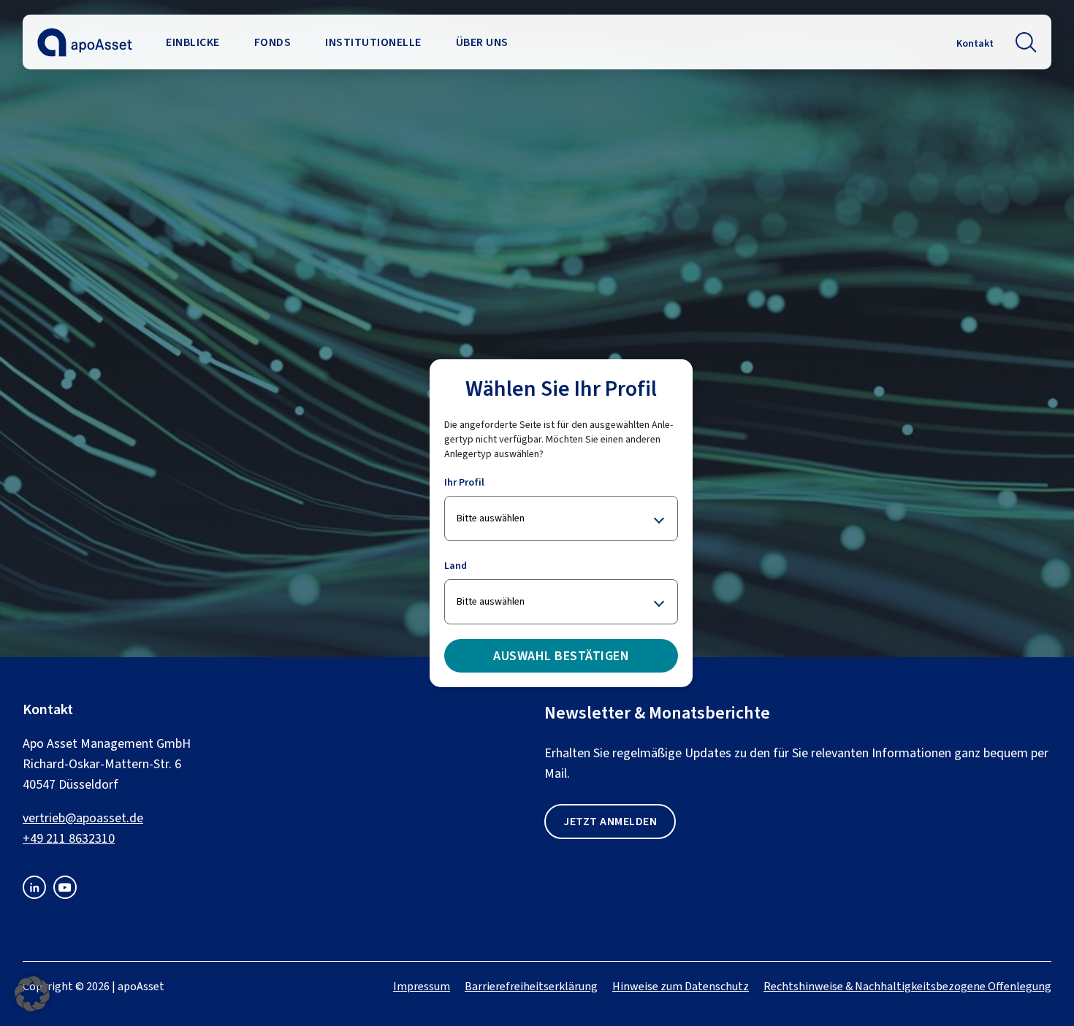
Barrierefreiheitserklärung (531, 986)
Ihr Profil (464, 482)
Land (455, 566)
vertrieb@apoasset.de (83, 818)
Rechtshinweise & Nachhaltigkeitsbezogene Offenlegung (907, 986)
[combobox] (561, 518)
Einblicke (193, 42)
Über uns (482, 42)
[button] (1026, 42)
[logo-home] (84, 52)
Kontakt (975, 43)
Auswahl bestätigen (561, 656)
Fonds (273, 42)
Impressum (421, 986)
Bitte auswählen (491, 518)
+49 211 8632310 (69, 838)
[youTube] (65, 894)
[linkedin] (34, 894)
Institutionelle (373, 42)
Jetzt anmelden (610, 821)
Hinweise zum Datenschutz (680, 986)
